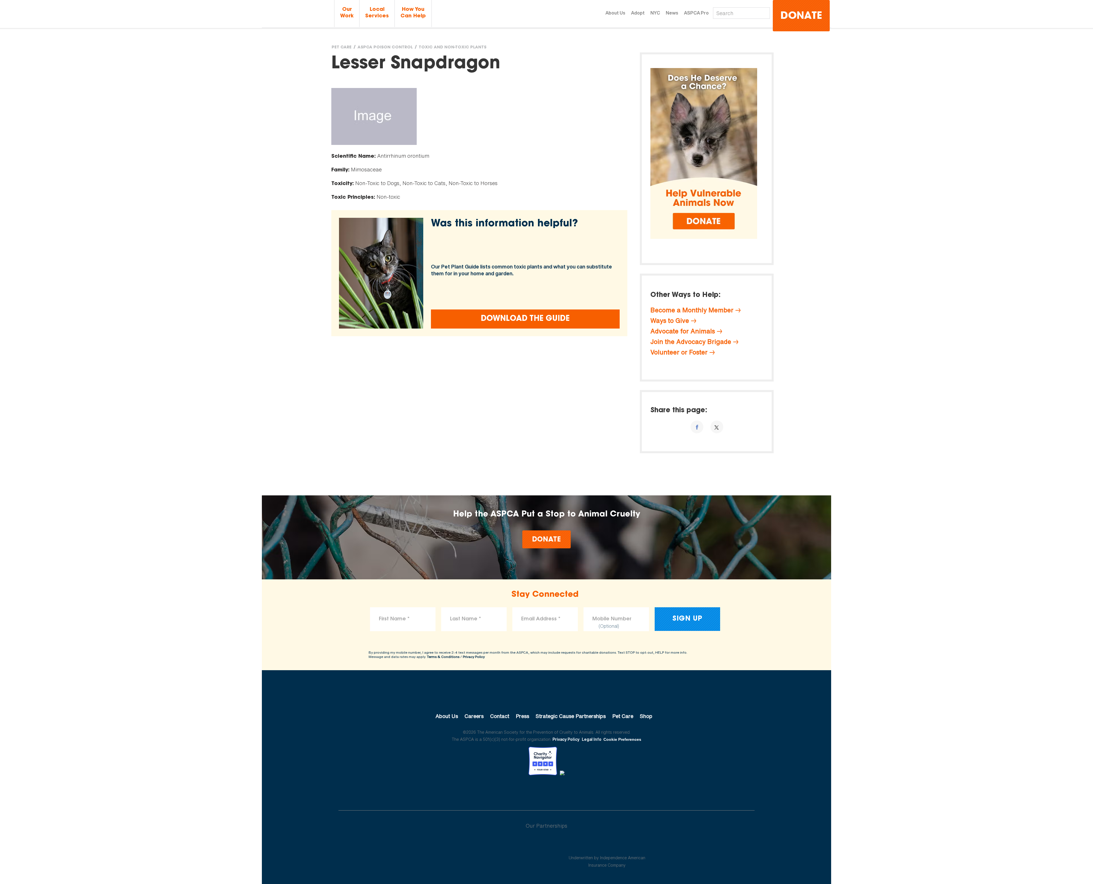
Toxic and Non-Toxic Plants (452, 48)
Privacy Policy (474, 656)
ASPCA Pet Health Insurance (607, 844)
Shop (646, 716)
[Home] (297, 14)
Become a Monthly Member (692, 310)
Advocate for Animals (682, 331)
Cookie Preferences (622, 739)
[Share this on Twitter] (716, 427)
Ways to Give (669, 320)
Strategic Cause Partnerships (571, 716)
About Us (615, 13)
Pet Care (342, 48)
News (672, 13)
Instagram (561, 791)
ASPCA (547, 697)
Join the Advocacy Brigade (690, 341)
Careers (474, 716)
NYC (655, 13)
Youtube (546, 791)
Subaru (486, 844)
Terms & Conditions (443, 656)
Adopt (638, 13)
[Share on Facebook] (697, 427)
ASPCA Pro (696, 13)
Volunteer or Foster (679, 352)
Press (522, 716)
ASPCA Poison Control (385, 48)
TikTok (576, 791)
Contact (499, 716)
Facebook (517, 791)
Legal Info (591, 739)
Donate (801, 16)
